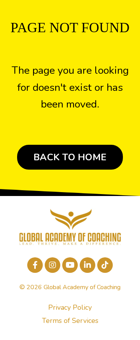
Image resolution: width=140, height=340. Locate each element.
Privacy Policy (70, 307)
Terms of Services (70, 320)
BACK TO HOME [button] (70, 157)
